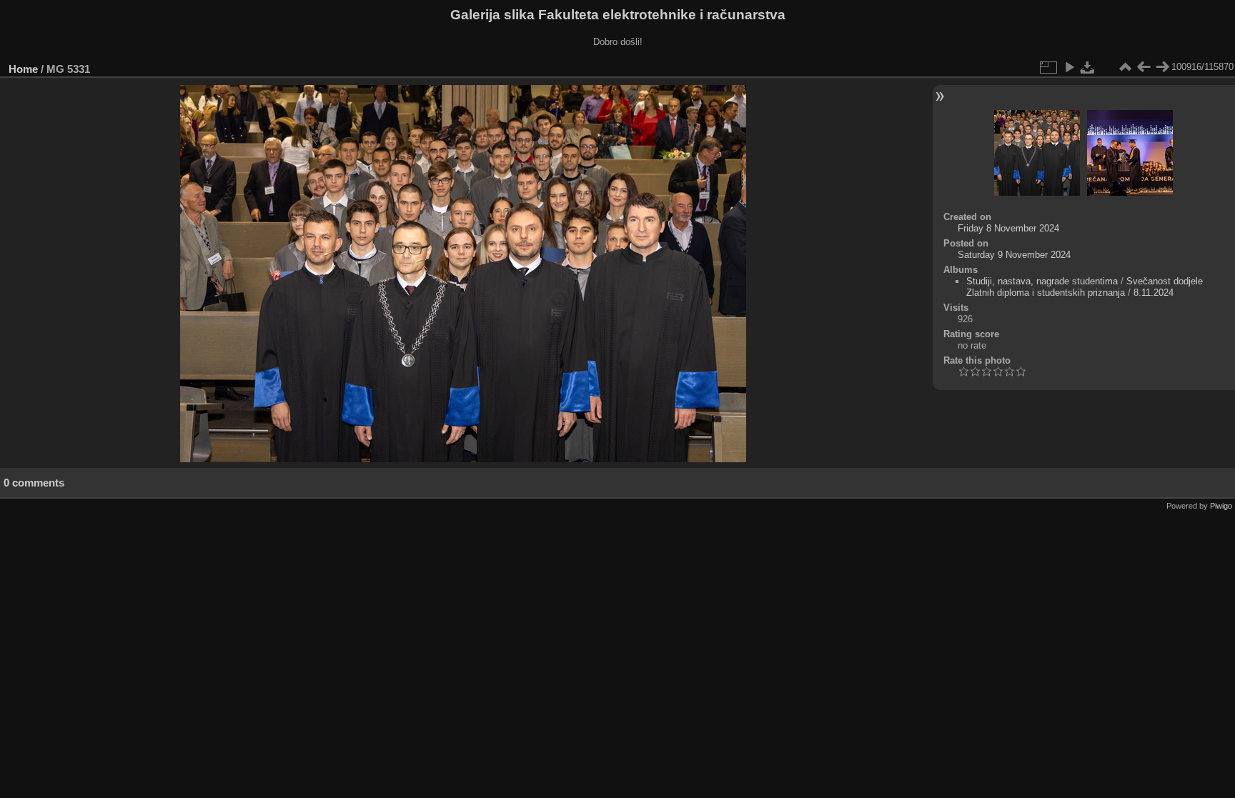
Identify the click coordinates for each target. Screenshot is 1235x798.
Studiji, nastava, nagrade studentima (1042, 281)
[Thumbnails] (1125, 67)
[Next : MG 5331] (1162, 67)
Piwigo (1221, 506)
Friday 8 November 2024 (1008, 228)
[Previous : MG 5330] (1143, 67)
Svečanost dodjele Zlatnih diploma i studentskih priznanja (1084, 287)
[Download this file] (1087, 67)
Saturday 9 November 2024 (1014, 254)
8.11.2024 (1154, 292)
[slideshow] (1069, 67)
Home (23, 69)
